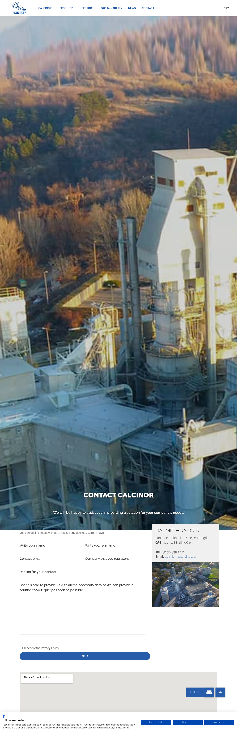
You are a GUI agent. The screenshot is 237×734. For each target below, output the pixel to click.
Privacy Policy (50, 648)
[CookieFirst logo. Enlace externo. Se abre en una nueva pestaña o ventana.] (4, 716)
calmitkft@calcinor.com (181, 556)
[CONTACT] (209, 692)
